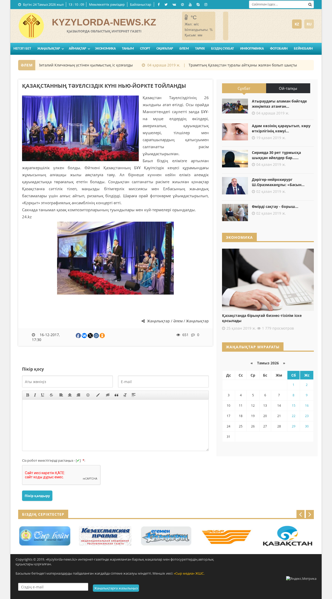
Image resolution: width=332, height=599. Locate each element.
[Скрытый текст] (107, 395)
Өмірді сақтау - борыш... (275, 206)
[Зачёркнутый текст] (51, 395)
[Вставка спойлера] (133, 395)
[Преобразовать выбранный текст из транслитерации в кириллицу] (125, 395)
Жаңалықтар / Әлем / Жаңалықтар (177, 320)
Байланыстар (140, 4)
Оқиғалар (164, 49)
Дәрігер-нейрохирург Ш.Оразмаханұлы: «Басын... (278, 182)
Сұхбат (244, 88)
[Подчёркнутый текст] (42, 395)
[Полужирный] (28, 395)
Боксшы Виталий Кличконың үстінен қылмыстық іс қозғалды (71, 65)
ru (309, 24)
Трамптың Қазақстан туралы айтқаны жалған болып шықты (235, 65)
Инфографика (252, 49)
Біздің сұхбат (222, 49)
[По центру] (69, 395)
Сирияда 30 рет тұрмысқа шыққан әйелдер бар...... (276, 155)
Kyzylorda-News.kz (104, 22)
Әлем (184, 49)
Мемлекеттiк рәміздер (107, 4)
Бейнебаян (303, 49)
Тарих (200, 49)
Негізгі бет (22, 49)
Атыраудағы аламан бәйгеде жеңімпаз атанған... (279, 104)
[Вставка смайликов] (88, 395)
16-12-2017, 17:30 (46, 337)
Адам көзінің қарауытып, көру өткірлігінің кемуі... (281, 128)
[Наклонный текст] (35, 395)
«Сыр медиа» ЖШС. (189, 573)
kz (297, 24)
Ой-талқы (288, 88)
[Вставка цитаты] (116, 395)
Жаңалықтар (48, 49)
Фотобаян (279, 49)
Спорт (145, 49)
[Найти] (310, 4)
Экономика (105, 49)
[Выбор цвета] (98, 395)
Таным (128, 49)
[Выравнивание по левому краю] (61, 395)
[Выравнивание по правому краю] (78, 395)
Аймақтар (77, 49)
